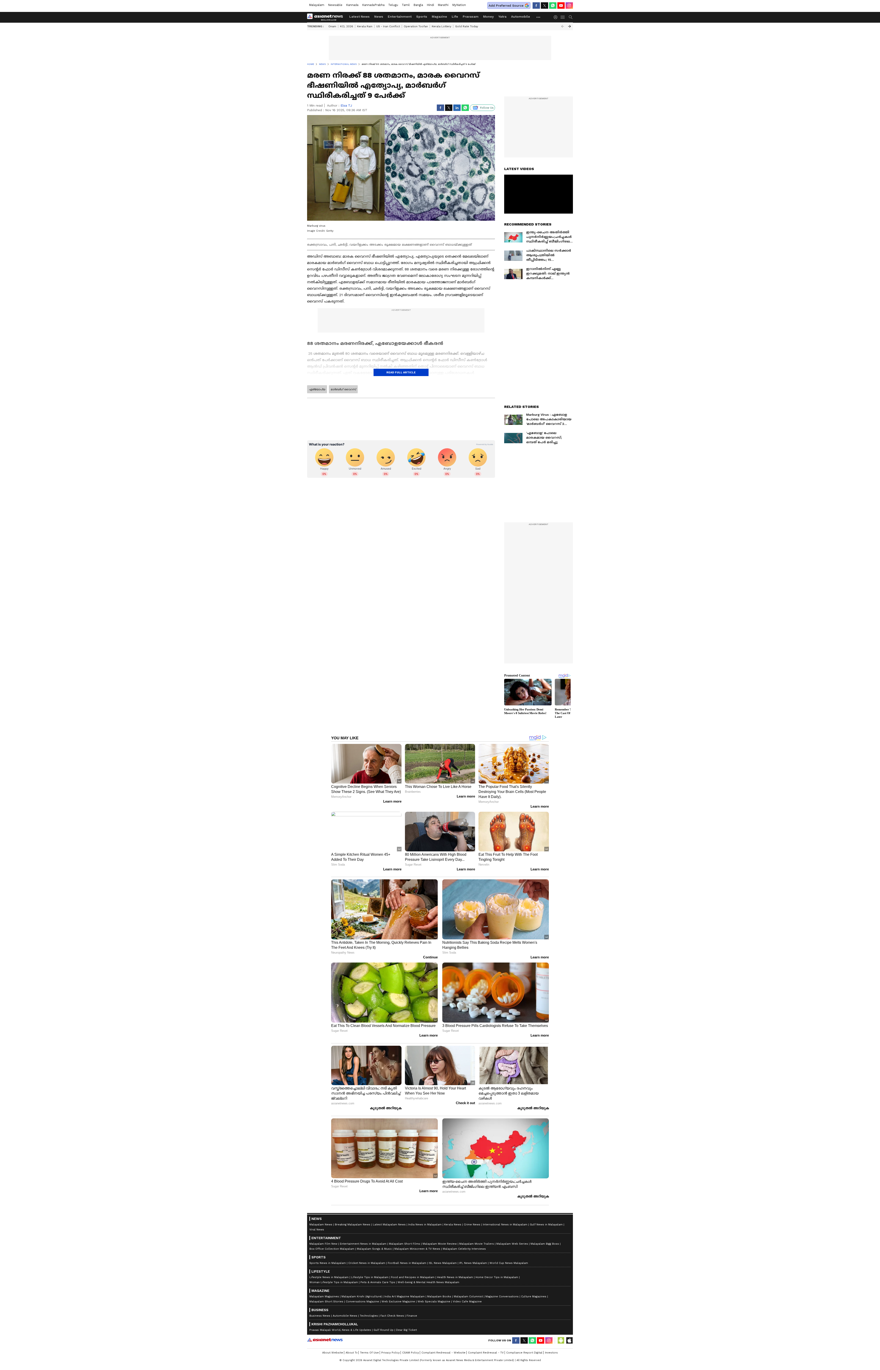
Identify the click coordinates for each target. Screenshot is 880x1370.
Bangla (418, 5)
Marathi (443, 5)
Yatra (502, 16)
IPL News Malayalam (473, 1263)
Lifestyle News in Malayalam (329, 1277)
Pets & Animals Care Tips (377, 1282)
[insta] (569, 5)
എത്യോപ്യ (317, 389)
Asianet (325, 1339)
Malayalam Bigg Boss (545, 1243)
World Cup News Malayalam (509, 1263)
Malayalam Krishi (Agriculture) (361, 1296)
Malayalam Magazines (324, 1296)
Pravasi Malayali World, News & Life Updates (340, 1329)
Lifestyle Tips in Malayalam (369, 1277)
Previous (562, 26)
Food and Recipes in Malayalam (412, 1277)
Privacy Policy (390, 1352)
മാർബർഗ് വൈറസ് (343, 389)
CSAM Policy (410, 1352)
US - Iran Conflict (388, 26)
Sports (421, 16)
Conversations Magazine (362, 1301)
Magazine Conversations (502, 1296)
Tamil (406, 5)
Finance (412, 1315)
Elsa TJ (346, 105)
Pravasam (470, 16)
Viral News (316, 1229)
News (378, 16)
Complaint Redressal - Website (443, 1352)
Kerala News (452, 1224)
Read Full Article (401, 372)
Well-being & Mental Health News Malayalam (428, 1282)
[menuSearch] (570, 17)
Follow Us (487, 107)
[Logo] (326, 17)
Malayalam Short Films (404, 1243)
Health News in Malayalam (455, 1277)
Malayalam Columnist (468, 1296)
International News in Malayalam (505, 1224)
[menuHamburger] (563, 17)
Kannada (352, 5)
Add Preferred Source (506, 5)
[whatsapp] (552, 5)
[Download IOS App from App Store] (569, 1340)
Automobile (520, 16)
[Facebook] (536, 5)
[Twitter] (544, 5)
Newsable (335, 5)
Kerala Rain (364, 26)
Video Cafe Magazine (467, 1301)
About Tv (352, 1352)
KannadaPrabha (373, 5)
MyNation (459, 5)
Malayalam (316, 5)
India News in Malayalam (425, 1224)
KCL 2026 (346, 26)
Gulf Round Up (383, 1329)
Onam (332, 26)
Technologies (369, 1315)
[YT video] (561, 5)
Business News (319, 1315)
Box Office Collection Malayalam (331, 1248)
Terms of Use (369, 1352)
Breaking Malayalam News (352, 1224)
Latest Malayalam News (389, 1224)
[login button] (557, 17)
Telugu (393, 5)
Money (488, 16)
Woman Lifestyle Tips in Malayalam (333, 1282)
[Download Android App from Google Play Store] (561, 1340)
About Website (332, 1352)
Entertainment (400, 16)
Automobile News (345, 1315)
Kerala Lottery (441, 26)
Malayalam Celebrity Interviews (464, 1248)
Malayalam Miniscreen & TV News (417, 1248)
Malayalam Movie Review (440, 1243)
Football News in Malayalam (407, 1263)
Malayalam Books (439, 1296)
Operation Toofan (416, 26)
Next (569, 26)
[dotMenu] (538, 17)
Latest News (359, 16)
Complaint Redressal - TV (486, 1352)
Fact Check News (392, 1315)
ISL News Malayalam (443, 1263)
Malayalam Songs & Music (374, 1248)
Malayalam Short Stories (326, 1301)
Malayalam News (320, 1224)
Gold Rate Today (466, 26)
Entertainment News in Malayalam (363, 1243)
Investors (551, 1352)
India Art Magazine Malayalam (404, 1296)
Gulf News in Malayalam (546, 1224)
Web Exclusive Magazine (398, 1301)
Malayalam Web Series (512, 1243)
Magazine (439, 16)
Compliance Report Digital (524, 1352)
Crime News (472, 1224)
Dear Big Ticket (406, 1329)
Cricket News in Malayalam (366, 1263)
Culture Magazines (533, 1296)
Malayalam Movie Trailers (476, 1243)
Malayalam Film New (323, 1243)
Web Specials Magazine (434, 1301)
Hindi (430, 5)
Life (455, 16)
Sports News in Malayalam (327, 1263)
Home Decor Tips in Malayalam (497, 1277)
